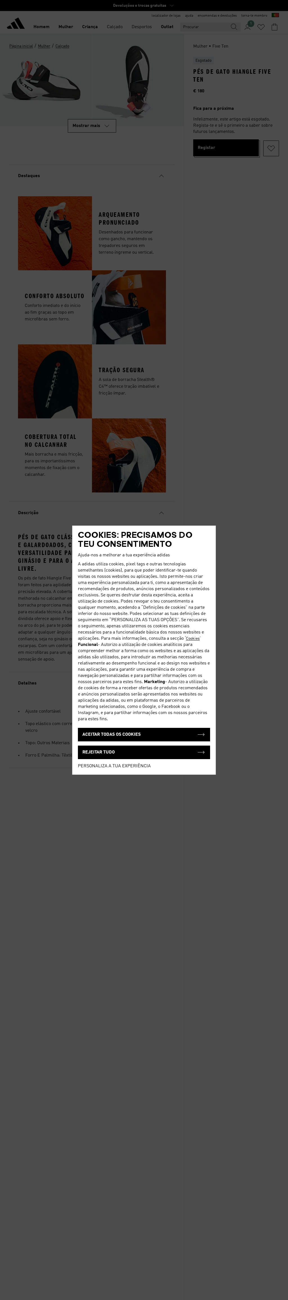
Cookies (193, 639)
